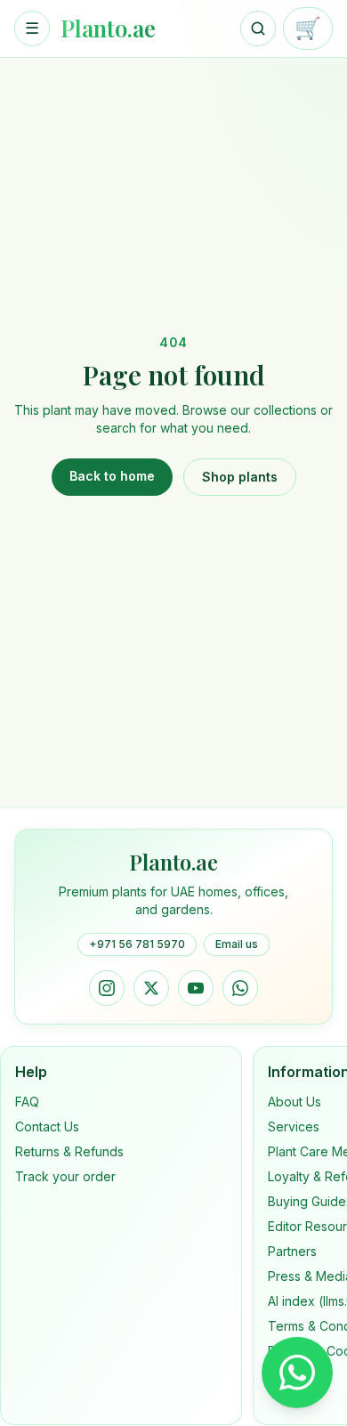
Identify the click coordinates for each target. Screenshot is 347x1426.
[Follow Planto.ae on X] (151, 988)
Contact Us (47, 1126)
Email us (236, 944)
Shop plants (240, 476)
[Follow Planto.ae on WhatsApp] (240, 988)
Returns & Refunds (69, 1151)
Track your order (65, 1176)
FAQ (27, 1101)
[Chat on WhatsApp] (297, 1370)
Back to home (112, 475)
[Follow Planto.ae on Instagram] (107, 988)
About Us (294, 1101)
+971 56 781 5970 (137, 944)
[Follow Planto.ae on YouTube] (196, 988)
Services (293, 1126)
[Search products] (258, 28)
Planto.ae (108, 28)
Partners (292, 1251)
